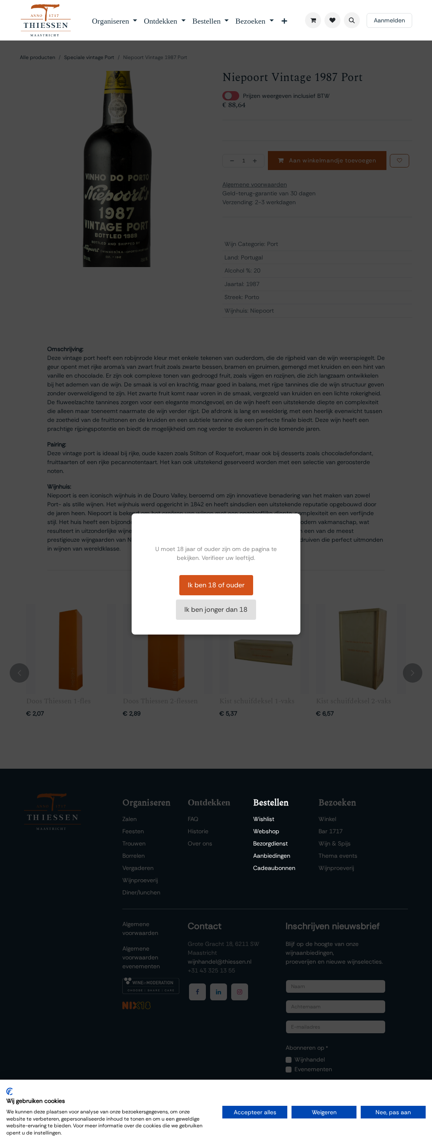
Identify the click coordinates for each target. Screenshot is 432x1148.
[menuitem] (115, 20)
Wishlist (263, 819)
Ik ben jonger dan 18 (216, 609)
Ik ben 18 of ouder (216, 585)
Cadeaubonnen (274, 868)
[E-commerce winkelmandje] (313, 20)
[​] (332, 20)
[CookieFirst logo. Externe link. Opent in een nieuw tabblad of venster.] (9, 1091)
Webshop (266, 831)
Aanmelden (389, 20)
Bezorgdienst (270, 843)
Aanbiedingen (271, 855)
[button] (352, 20)
